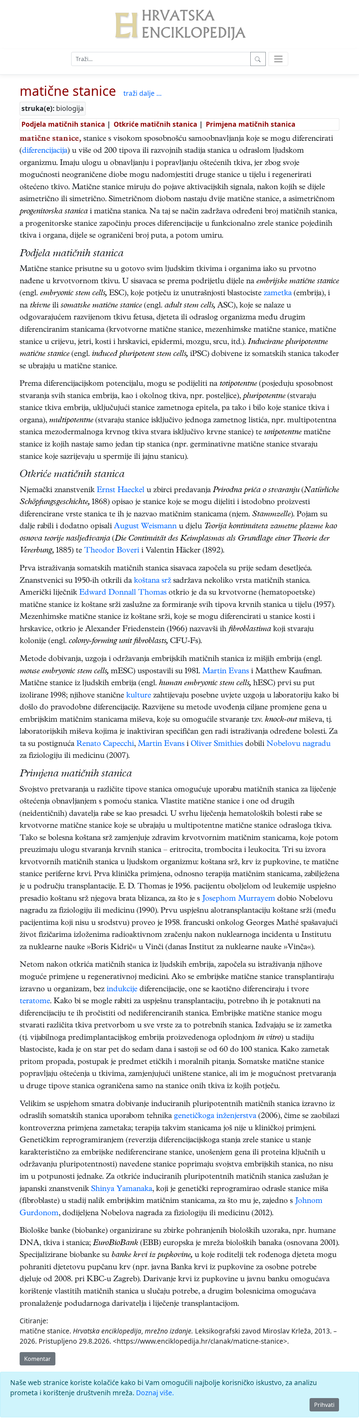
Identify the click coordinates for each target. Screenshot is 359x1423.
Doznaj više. (155, 1392)
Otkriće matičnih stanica (155, 124)
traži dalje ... (142, 93)
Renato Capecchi (105, 744)
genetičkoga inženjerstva (215, 1116)
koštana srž (152, 581)
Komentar (37, 1359)
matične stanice (68, 91)
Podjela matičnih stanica (63, 124)
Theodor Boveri (111, 551)
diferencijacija (44, 151)
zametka (278, 294)
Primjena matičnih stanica (251, 124)
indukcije (122, 990)
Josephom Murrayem (238, 899)
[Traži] (258, 59)
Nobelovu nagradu (298, 744)
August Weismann (145, 527)
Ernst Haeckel (120, 491)
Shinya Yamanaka (121, 1189)
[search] (278, 59)
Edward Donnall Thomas (123, 593)
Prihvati (324, 1405)
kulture (138, 696)
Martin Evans (225, 672)
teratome (35, 1002)
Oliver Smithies (217, 744)
